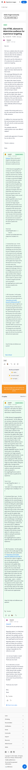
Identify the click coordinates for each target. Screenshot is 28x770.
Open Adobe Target (11, 17)
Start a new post (15, 389)
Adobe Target (4, 7)
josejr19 (10, 154)
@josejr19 (8, 624)
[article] (14, 509)
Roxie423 (9, 40)
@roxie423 (8, 158)
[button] (8, 37)
